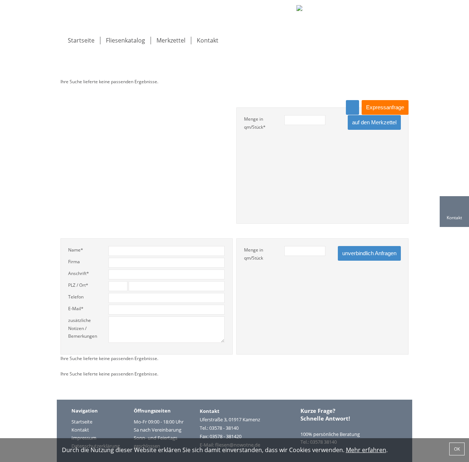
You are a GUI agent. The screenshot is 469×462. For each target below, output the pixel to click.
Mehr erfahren (366, 450)
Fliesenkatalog (125, 40)
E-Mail (76, 308)
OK (457, 449)
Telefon (76, 297)
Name (75, 250)
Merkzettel (170, 40)
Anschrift (78, 273)
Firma (74, 261)
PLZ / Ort (78, 285)
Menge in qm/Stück (255, 123)
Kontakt (207, 40)
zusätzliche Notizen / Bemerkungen (82, 328)
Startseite (81, 40)
